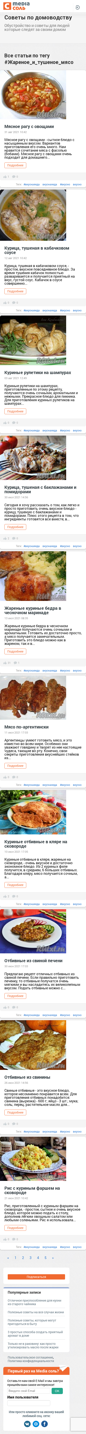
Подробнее (15, 165)
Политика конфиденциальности (31, 1361)
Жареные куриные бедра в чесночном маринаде (32, 610)
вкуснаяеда (50, 184)
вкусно (77, 184)
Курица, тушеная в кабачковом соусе (36, 250)
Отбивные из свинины (27, 1077)
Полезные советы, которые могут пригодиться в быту (32, 1322)
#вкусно (65, 184)
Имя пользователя (22, 1397)
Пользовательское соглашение (30, 1357)
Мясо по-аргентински (26, 727)
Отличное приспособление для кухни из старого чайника (34, 1302)
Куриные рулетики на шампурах (37, 372)
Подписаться (36, 1277)
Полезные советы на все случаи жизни (36, 1312)
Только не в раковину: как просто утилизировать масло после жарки (33, 1345)
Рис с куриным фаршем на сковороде (32, 1190)
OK (57, 1391)
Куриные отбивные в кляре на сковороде (35, 843)
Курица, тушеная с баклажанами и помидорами (40, 489)
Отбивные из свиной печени (33, 960)
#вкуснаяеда (32, 184)
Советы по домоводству (38, 17)
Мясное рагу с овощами (29, 126)
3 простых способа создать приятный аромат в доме (35, 1334)
